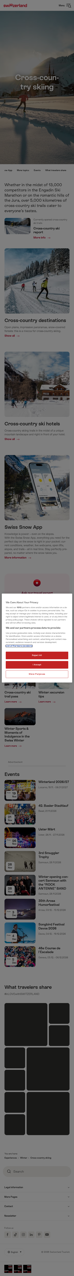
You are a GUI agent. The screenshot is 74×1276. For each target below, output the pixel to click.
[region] (37, 638)
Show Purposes (37, 674)
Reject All (37, 655)
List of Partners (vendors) (19, 646)
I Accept (37, 665)
